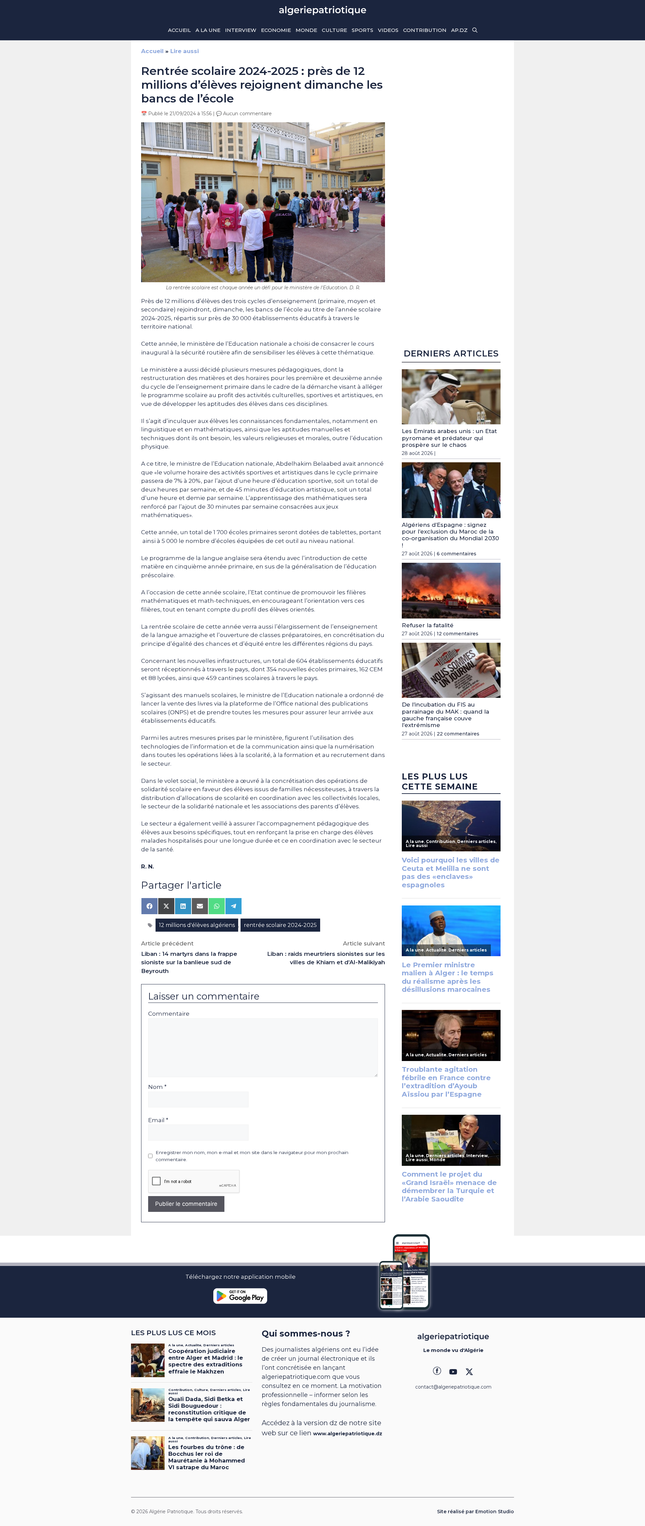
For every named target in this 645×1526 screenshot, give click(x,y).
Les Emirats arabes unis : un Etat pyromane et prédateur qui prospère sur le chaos (449, 438)
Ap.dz (459, 30)
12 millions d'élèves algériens (197, 925)
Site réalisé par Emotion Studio (475, 1512)
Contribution (424, 30)
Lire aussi (184, 51)
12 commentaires (457, 634)
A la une (208, 30)
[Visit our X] (469, 1371)
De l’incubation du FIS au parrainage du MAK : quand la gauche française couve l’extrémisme (445, 714)
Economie (276, 30)
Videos (388, 30)
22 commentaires (458, 734)
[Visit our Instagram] (453, 1371)
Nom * (157, 1087)
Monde (306, 30)
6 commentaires (456, 554)
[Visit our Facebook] (437, 1371)
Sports (362, 30)
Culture (334, 30)
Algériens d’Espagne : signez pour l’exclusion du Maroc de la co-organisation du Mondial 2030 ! (450, 535)
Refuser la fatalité (428, 625)
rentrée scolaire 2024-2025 (280, 925)
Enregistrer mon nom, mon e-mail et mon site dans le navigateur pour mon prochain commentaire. (252, 1156)
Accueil (179, 30)
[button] (475, 30)
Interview (240, 30)
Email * (158, 1120)
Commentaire (168, 1013)
